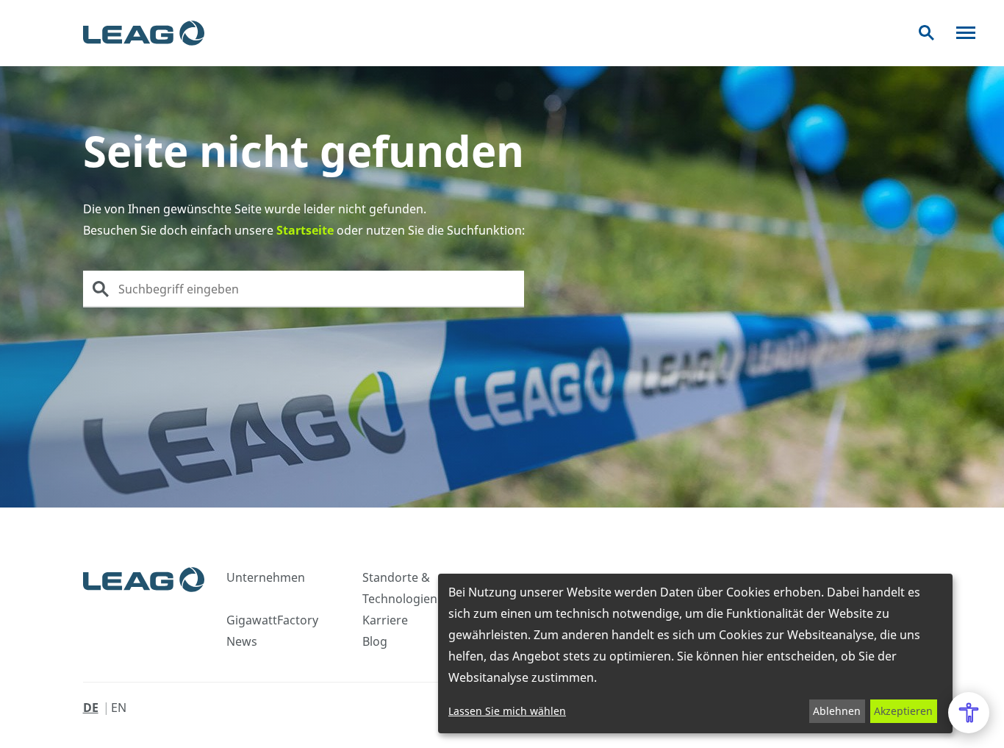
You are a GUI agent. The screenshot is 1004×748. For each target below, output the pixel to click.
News (241, 641)
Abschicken (100, 289)
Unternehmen (265, 577)
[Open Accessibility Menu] (968, 712)
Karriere (385, 620)
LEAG (143, 33)
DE (90, 707)
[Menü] (966, 32)
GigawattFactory (272, 620)
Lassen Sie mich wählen (507, 711)
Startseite (305, 230)
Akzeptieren (903, 711)
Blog (374, 641)
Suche (926, 32)
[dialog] (695, 653)
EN (118, 707)
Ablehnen (837, 711)
